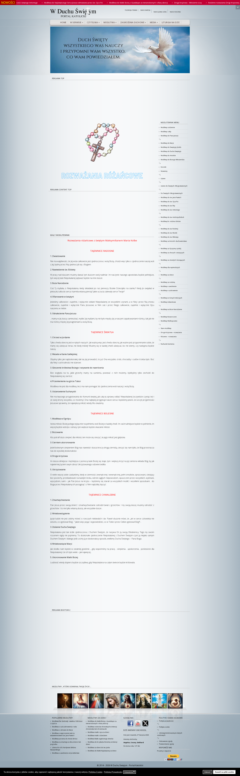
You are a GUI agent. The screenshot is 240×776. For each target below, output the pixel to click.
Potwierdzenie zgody (166, 744)
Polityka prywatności (166, 721)
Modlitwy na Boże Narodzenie (171, 309)
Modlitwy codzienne (167, 127)
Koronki (163, 167)
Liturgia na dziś (171, 22)
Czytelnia (92, 22)
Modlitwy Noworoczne (168, 317)
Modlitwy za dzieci (167, 275)
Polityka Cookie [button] (95, 772)
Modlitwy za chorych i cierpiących (172, 253)
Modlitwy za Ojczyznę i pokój (170, 248)
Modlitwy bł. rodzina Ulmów (170, 221)
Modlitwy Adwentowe (168, 302)
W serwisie (75, 22)
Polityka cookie (164, 727)
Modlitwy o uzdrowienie (169, 290)
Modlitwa (109, 22)
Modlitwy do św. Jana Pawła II (170, 197)
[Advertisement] (120, 98)
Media (153, 22)
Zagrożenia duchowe (132, 22)
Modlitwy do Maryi (167, 143)
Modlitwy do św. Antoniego (170, 210)
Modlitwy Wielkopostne (168, 321)
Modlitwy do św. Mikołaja (169, 237)
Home (63, 22)
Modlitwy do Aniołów (168, 155)
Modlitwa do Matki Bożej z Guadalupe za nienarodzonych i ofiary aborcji (91, 3)
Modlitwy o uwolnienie (168, 286)
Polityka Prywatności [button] (113, 772)
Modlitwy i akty (165, 132)
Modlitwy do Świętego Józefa (170, 147)
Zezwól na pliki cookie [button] (224, 772)
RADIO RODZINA (175, 12)
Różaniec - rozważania (168, 337)
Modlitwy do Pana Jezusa (169, 136)
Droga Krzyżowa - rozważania (171, 332)
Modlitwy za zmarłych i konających (172, 260)
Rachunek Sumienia (167, 344)
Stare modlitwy (165, 328)
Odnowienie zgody (165, 741)
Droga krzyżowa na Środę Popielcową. (214, 3)
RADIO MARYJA (145, 10)
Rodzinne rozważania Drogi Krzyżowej (177, 3)
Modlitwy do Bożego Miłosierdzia (172, 160)
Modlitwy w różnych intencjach (171, 298)
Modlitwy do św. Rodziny (169, 229)
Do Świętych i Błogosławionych (171, 193)
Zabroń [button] (207, 772)
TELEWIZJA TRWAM (131, 10)
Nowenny (163, 171)
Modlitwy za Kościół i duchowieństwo (173, 241)
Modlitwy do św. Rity (167, 206)
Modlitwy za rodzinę (167, 282)
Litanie (162, 178)
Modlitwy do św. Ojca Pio (169, 202)
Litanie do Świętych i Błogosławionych (173, 186)
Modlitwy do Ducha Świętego (170, 151)
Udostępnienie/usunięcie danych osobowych (169, 734)
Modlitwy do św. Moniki (168, 233)
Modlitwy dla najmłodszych (170, 267)
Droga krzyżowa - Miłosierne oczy (141, 3)
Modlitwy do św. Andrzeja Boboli (172, 217)
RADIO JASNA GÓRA (160, 12)
